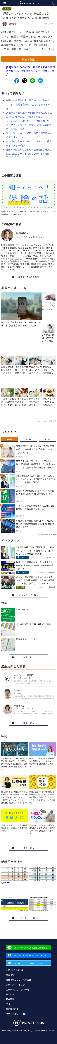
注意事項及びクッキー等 (17, 989)
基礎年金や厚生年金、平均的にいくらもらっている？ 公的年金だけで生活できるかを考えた (29, 104)
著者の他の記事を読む (28, 276)
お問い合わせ (12, 994)
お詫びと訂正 (12, 1008)
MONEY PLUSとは (14, 970)
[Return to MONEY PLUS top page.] (29, 3)
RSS (8, 1004)
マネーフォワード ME (16, 1013)
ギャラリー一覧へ (28, 918)
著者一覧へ (28, 723)
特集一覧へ (28, 657)
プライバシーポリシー (16, 984)
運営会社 (10, 974)
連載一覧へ (28, 848)
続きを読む (28, 59)
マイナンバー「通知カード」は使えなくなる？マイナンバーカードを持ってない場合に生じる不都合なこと (29, 125)
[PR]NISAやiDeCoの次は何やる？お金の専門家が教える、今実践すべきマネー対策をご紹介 (30, 70)
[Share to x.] (24, 80)
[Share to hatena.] (40, 80)
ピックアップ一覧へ (28, 595)
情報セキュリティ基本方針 (18, 979)
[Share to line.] (32, 80)
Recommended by (43, 421)
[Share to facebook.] (16, 80)
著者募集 (10, 999)
